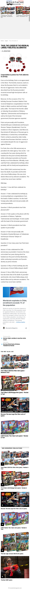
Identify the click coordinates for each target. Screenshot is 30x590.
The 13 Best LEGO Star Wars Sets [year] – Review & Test (13, 371)
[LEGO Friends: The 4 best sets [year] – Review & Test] (15, 426)
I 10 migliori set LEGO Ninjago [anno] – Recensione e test (22, 16)
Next (29, 13)
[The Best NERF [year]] (15, 567)
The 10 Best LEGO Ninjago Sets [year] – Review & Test (14, 393)
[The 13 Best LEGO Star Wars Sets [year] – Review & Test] (15, 361)
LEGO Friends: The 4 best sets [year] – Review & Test (14, 437)
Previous (1, 13)
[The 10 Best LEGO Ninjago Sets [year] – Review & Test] (15, 383)
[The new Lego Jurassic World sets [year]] (15, 542)
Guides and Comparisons (7, 368)
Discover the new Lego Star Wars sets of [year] (13, 415)
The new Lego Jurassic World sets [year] (12, 554)
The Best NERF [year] (6, 580)
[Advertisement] (15, 30)
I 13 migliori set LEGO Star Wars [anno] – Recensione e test (7, 16)
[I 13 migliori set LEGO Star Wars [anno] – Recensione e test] (7, 10)
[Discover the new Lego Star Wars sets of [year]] (15, 404)
